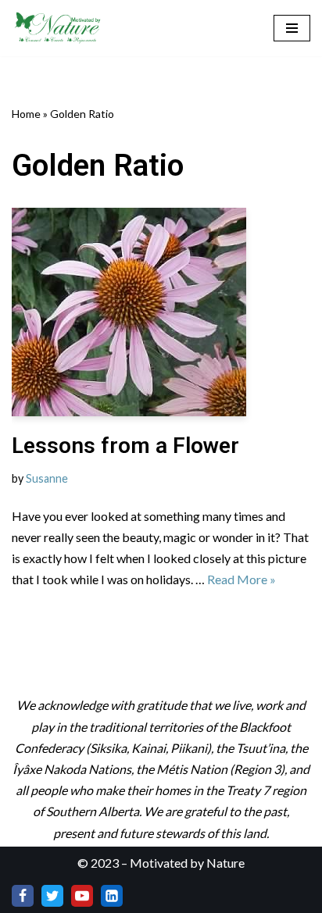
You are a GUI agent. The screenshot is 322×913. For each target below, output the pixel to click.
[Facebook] (23, 896)
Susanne (47, 478)
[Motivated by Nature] (59, 28)
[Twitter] (52, 896)
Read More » (241, 579)
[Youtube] (82, 896)
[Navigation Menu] (292, 28)
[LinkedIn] (112, 896)
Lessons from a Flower (125, 445)
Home (26, 113)
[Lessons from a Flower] (161, 312)
